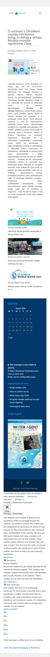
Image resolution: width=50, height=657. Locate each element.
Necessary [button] (8, 557)
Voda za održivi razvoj (18, 257)
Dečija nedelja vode (17, 227)
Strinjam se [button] (19, 499)
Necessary (11, 560)
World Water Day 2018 (19, 282)
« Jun (10, 338)
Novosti (11, 53)
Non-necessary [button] (10, 582)
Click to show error (16, 374)
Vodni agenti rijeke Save (20, 406)
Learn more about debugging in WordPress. (22, 648)
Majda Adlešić (17, 51)
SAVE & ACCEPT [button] (11, 609)
